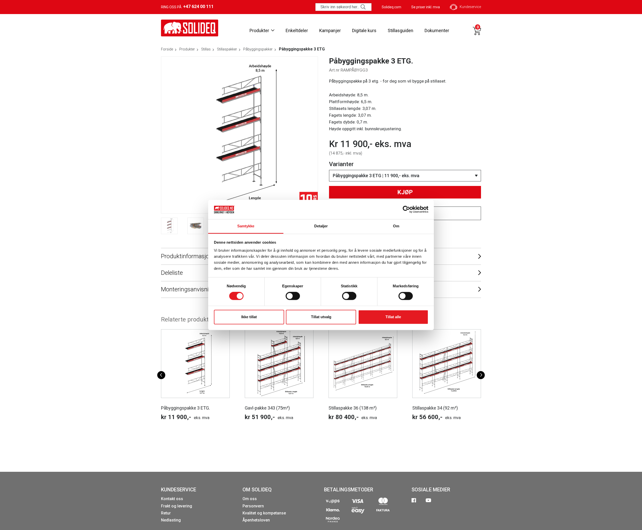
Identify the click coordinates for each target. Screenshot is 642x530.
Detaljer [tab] (321, 226)
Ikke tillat (249, 317)
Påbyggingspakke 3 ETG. (185, 408)
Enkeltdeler (297, 30)
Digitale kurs (364, 30)
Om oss (250, 498)
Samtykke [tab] (246, 226)
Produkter (259, 30)
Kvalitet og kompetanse (264, 513)
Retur (166, 513)
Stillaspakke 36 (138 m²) (353, 408)
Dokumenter (437, 30)
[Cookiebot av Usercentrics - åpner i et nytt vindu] (406, 209)
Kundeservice (470, 7)
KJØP (405, 192)
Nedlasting (171, 520)
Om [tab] (396, 226)
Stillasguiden (400, 30)
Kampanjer (330, 30)
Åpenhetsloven (256, 520)
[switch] (293, 296)
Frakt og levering (176, 506)
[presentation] (161, 375)
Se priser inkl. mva (425, 7)
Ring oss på (187, 6)
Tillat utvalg (321, 317)
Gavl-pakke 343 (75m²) (267, 408)
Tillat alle (393, 317)
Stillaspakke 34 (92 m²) (435, 408)
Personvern (253, 506)
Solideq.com (391, 7)
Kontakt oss (172, 498)
